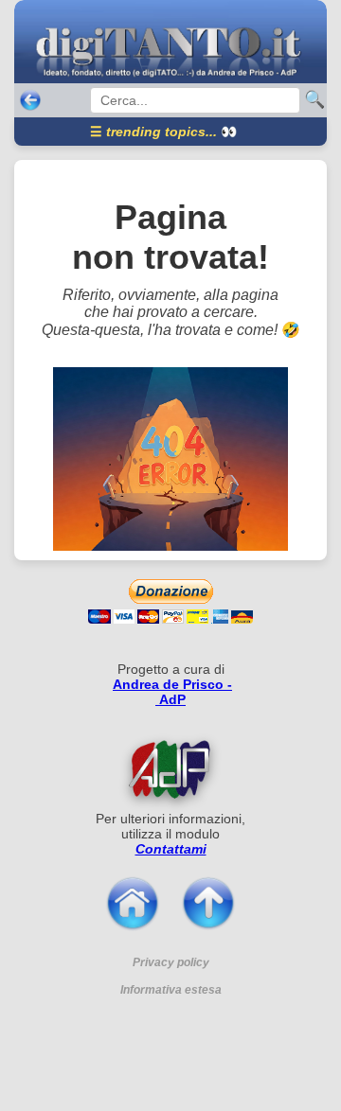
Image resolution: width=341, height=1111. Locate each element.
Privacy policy (171, 962)
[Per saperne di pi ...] (170, 768)
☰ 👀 (163, 131)
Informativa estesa (171, 989)
